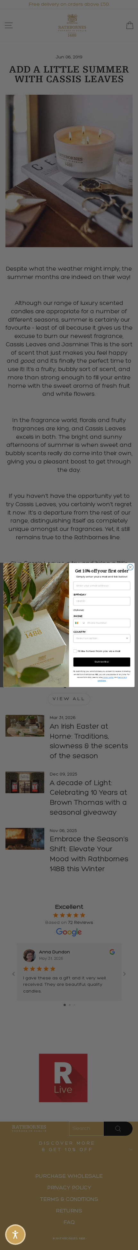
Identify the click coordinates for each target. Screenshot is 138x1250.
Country (79, 631)
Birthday (79, 594)
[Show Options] (127, 638)
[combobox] (79, 623)
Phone (77, 616)
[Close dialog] (130, 567)
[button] (15, 1234)
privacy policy (108, 678)
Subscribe (102, 662)
